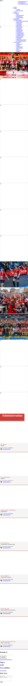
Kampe (15, 7)
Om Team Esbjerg (17, 42)
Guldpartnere (19, 24)
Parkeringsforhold (20, 15)
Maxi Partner (19, 23)
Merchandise (16, 18)
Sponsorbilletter (21, 2)
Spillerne (18, 9)
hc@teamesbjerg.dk (6, 449)
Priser (17, 14)
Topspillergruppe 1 (20, 32)
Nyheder (15, 11)
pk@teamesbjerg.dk (6, 547)
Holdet (15, 8)
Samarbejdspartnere (18, 20)
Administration (19, 46)
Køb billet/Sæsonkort (22, 1)
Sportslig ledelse (19, 10)
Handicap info (19, 16)
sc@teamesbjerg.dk (6, 514)
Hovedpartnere (19, 22)
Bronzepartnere (19, 27)
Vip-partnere (18, 28)
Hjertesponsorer (19, 30)
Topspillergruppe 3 (20, 35)
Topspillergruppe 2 (20, 33)
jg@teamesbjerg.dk (6, 580)
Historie (18, 45)
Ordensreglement (19, 17)
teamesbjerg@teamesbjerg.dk (6, 659)
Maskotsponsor (19, 37)
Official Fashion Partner (21, 39)
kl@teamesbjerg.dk (6, 646)
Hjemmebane (19, 44)
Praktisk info (16, 13)
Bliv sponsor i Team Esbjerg (22, 21)
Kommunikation (19, 47)
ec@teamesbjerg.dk (6, 481)
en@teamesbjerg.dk (6, 613)
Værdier (18, 43)
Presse (17, 49)
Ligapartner (18, 38)
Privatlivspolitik (3, 670)
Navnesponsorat (19, 36)
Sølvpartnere (19, 25)
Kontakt (18, 51)
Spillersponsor (19, 31)
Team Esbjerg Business (23, 3)
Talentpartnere (19, 29)
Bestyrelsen (18, 50)
